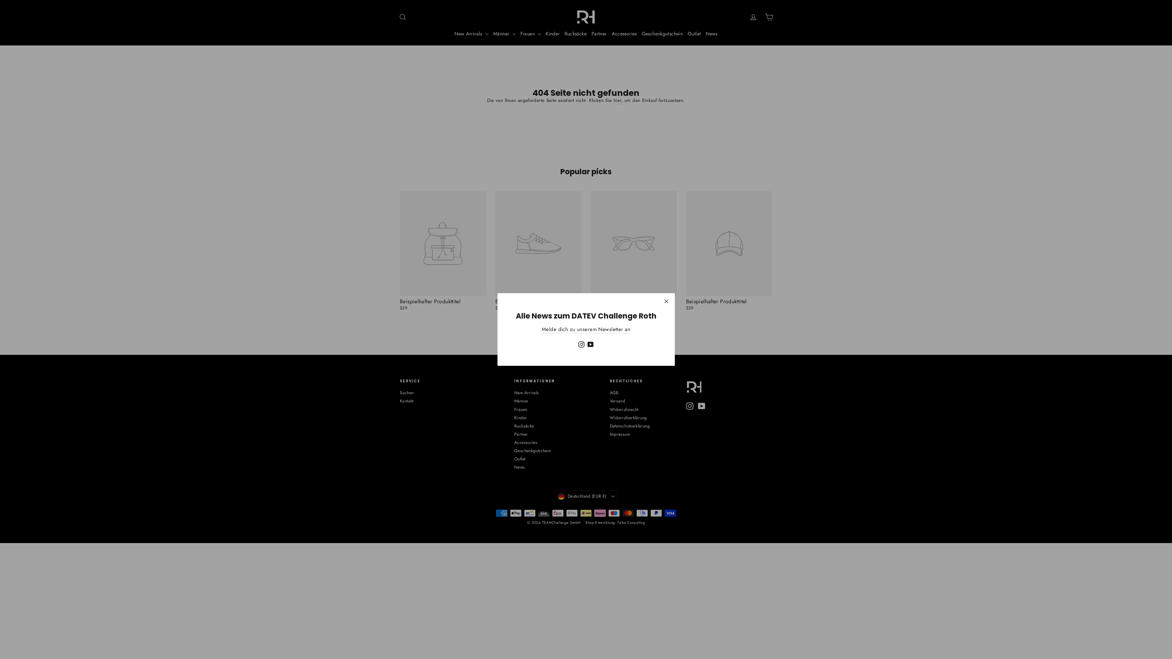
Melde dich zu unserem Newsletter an (586, 329)
